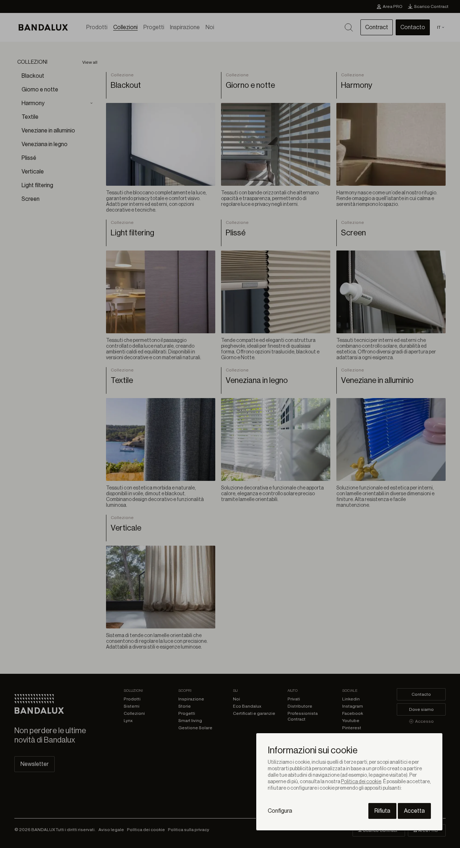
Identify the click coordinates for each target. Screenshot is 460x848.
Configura (280, 811)
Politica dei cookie (361, 781)
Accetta (414, 811)
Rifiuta (382, 811)
